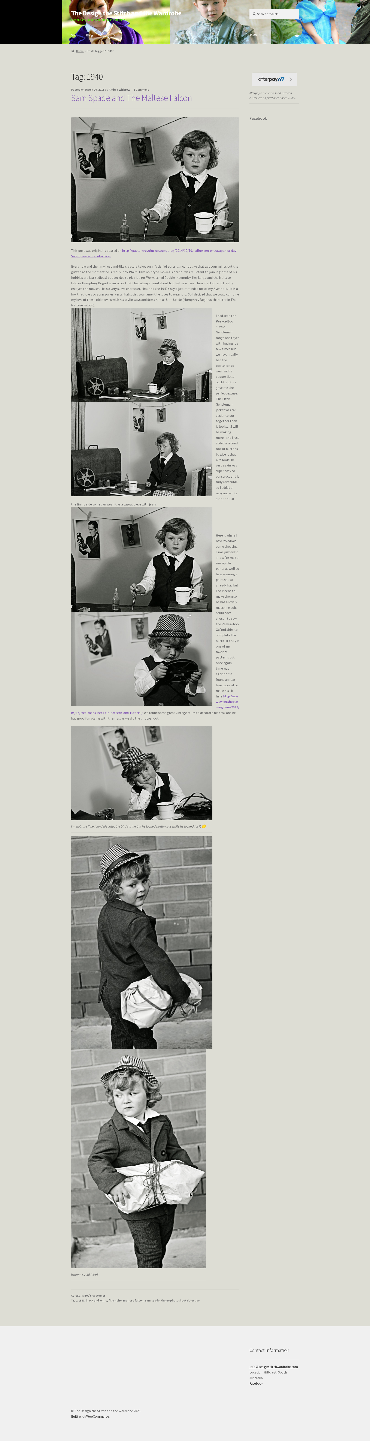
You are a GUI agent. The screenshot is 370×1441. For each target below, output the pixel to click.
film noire (115, 1300)
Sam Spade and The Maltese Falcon (131, 97)
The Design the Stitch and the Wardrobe (126, 13)
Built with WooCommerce (90, 1416)
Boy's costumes (95, 1295)
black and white (96, 1300)
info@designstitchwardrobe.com (273, 1367)
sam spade (152, 1300)
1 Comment (141, 89)
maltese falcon (133, 1300)
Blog (89, 35)
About (105, 35)
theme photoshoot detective (180, 1300)
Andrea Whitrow (119, 89)
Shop (75, 35)
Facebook (258, 118)
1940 (81, 1300)
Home (80, 51)
